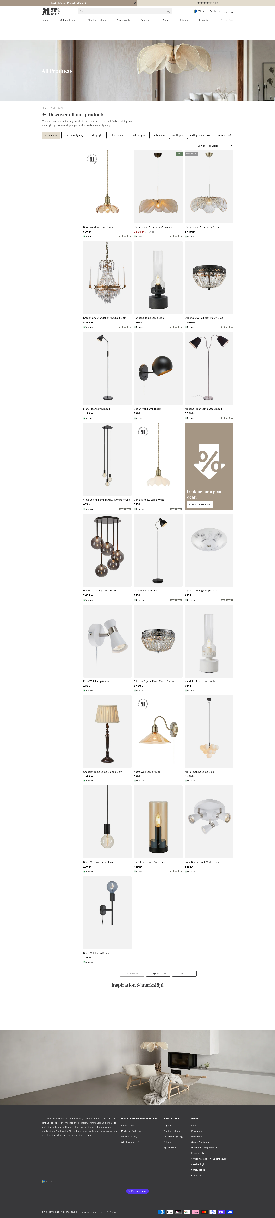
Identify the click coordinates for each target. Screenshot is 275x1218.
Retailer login (198, 1164)
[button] (232, 11)
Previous (40, 135)
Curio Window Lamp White (149, 499)
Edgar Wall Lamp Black (147, 408)
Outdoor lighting (172, 1131)
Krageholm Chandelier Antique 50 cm (104, 317)
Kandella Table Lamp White (200, 681)
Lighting (168, 1125)
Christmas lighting (73, 135)
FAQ (193, 1125)
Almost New (127, 1125)
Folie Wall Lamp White (96, 681)
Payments (196, 1131)
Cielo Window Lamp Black (98, 862)
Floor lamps (117, 135)
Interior (168, 1142)
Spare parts (170, 1147)
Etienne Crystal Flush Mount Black (204, 317)
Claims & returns (200, 1142)
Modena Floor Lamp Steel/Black (203, 408)
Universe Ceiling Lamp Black (99, 590)
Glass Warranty (129, 1136)
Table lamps (158, 135)
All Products (57, 107)
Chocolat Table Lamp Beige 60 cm (102, 771)
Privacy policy (198, 1153)
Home (45, 107)
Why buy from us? (130, 1142)
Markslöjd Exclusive (131, 1131)
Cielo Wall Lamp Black (96, 953)
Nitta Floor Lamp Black (147, 590)
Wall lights (177, 135)
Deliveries (196, 1136)
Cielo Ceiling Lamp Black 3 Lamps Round (106, 499)
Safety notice (198, 1169)
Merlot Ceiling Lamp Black (200, 771)
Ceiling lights (97, 135)
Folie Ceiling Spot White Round (202, 862)
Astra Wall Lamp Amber (147, 771)
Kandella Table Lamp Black (149, 317)
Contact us (197, 1175)
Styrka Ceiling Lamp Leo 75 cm (202, 227)
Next (229, 135)
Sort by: (202, 145)
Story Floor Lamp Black (96, 408)
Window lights (138, 135)
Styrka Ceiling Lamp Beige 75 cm (153, 227)
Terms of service (108, 1212)
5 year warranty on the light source (209, 1158)
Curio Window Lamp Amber (99, 227)
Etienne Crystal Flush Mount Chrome (155, 681)
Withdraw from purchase (204, 1147)
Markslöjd (71, 1211)
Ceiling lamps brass (200, 135)
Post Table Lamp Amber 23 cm (151, 862)
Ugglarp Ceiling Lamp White (201, 590)
